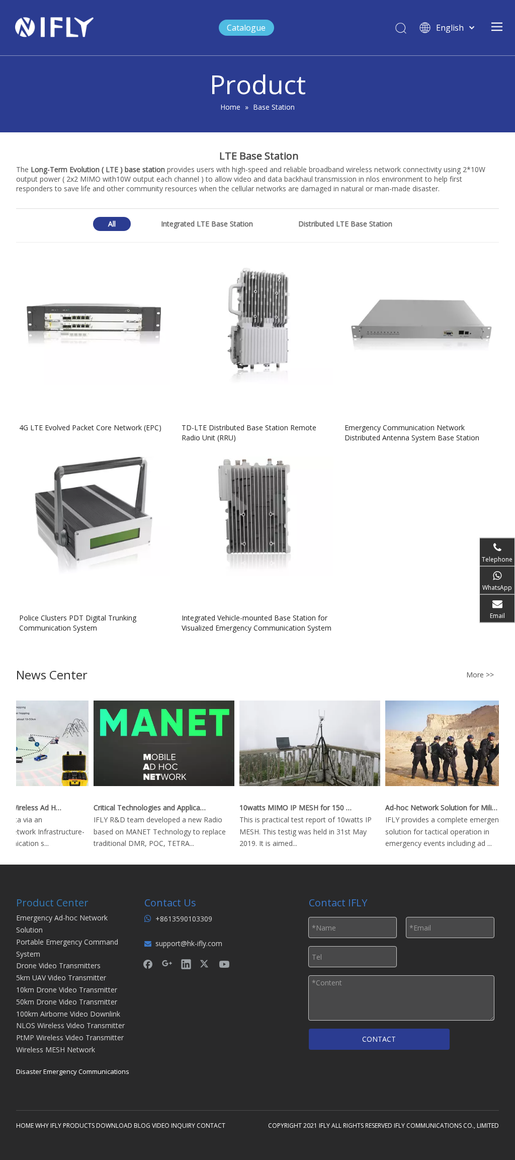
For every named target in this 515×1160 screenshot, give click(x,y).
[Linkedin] (186, 964)
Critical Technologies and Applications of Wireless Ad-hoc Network (144, 807)
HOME (25, 1125)
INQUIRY (183, 1125)
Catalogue (246, 27)
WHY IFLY (49, 1125)
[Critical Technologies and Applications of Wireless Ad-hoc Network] (158, 795)
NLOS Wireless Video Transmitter (70, 1025)
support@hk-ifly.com (188, 943)
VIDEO (160, 1125)
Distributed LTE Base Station (345, 223)
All (112, 223)
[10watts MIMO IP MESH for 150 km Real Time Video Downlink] (303, 795)
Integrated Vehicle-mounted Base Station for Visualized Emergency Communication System (256, 623)
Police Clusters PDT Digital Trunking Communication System (77, 623)
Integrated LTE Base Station (207, 223)
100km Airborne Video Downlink (68, 1014)
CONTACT (379, 1039)
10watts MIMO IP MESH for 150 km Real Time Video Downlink (290, 807)
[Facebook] (148, 964)
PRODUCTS (79, 1125)
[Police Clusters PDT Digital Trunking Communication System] (94, 515)
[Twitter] (205, 964)
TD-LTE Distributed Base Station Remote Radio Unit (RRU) (249, 432)
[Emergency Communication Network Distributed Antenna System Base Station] (420, 325)
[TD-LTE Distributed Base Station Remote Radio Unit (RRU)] (257, 325)
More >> (480, 674)
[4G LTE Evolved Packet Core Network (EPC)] (94, 325)
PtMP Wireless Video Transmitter (70, 1037)
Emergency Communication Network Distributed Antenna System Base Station (412, 432)
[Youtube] (224, 964)
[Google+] (167, 964)
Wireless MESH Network (55, 1049)
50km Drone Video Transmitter (66, 1002)
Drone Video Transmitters (58, 965)
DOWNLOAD (114, 1125)
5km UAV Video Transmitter (61, 977)
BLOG (142, 1125)
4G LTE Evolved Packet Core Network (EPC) (90, 427)
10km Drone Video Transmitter (66, 989)
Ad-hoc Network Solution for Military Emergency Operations (436, 807)
